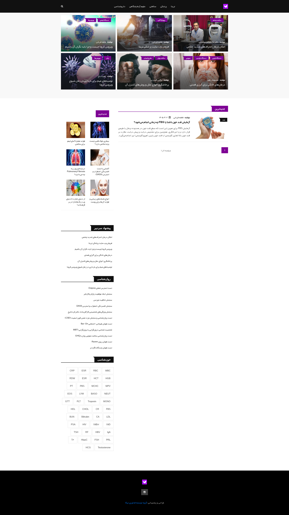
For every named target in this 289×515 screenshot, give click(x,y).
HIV (84, 424)
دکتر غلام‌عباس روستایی (209, 42)
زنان (107, 58)
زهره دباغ (102, 76)
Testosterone (104, 447)
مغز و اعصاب (148, 58)
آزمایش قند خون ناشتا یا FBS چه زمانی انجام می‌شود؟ (162, 122)
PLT (79, 401)
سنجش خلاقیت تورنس (102, 300)
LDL (108, 417)
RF (86, 432)
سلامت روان (161, 58)
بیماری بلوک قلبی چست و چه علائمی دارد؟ (99, 142)
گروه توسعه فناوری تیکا (136, 502)
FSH (97, 440)
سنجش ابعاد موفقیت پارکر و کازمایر (98, 294)
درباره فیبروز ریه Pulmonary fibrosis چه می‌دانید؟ (76, 171)
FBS (108, 409)
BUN (72, 417)
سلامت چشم (217, 20)
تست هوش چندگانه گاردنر (101, 347)
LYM (81, 393)
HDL (73, 409)
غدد (223, 119)
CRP (72, 370)
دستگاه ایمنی (104, 20)
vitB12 (96, 424)
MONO (106, 401)
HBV (97, 432)
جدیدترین (102, 114)
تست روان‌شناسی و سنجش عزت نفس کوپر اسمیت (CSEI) (88, 318)
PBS (82, 386)
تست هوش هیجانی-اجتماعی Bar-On (96, 324)
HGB (108, 378)
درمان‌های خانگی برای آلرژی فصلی (207, 84)
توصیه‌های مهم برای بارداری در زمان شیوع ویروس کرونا (91, 82)
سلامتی (152, 6)
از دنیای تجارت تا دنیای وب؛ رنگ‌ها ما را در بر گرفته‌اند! (75, 202)
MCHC (95, 386)
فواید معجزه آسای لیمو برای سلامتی (76, 142)
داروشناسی (119, 6)
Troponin (92, 401)
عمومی (188, 58)
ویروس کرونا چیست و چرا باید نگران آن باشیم (89, 46)
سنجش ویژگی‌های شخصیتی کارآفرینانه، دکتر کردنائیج (90, 312)
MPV (108, 386)
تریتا (173, 6)
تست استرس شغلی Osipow (100, 288)
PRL (108, 440)
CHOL (85, 409)
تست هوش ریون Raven (102, 341)
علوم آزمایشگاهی (137, 6)
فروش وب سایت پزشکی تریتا (154, 46)
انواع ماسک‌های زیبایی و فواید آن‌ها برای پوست (99, 200)
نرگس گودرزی (156, 80)
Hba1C (84, 440)
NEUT (107, 393)
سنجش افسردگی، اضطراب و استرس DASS (94, 306)
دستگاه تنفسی (201, 58)
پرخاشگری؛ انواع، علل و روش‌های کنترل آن (147, 84)
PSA (73, 424)
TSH (76, 432)
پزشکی (163, 6)
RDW (72, 378)
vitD (108, 424)
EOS (69, 393)
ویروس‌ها (91, 20)
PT (71, 386)
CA (97, 417)
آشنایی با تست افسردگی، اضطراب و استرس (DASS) (101, 171)
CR (97, 409)
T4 (72, 440)
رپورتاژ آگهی (161, 20)
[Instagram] (144, 492)
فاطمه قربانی (157, 42)
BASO (94, 393)
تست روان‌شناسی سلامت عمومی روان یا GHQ (93, 336)
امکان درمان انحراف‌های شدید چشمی (205, 46)
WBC (107, 370)
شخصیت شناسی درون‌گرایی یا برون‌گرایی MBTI (92, 330)
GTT (67, 401)
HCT (96, 378)
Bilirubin (85, 417)
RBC (95, 370)
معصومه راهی (213, 80)
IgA (108, 432)
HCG (88, 447)
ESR (84, 370)
